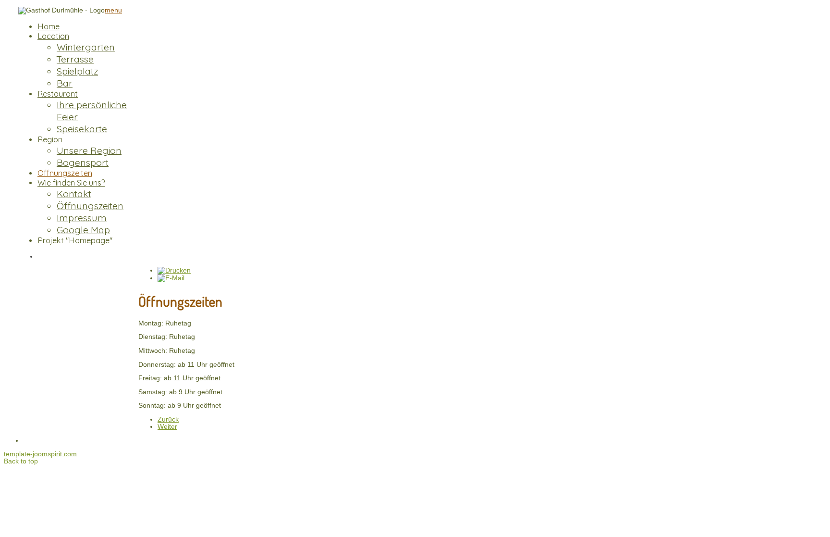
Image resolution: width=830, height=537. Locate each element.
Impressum (82, 218)
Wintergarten (86, 47)
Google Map (83, 230)
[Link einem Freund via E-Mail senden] (171, 278)
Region (49, 139)
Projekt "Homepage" (74, 240)
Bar (65, 83)
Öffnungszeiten (64, 173)
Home (48, 26)
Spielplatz (77, 71)
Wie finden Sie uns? (71, 182)
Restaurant (57, 94)
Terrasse (75, 59)
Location (53, 36)
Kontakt (74, 193)
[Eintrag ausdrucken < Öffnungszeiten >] (174, 270)
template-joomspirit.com (40, 454)
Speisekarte (82, 129)
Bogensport (83, 162)
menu (113, 10)
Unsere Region (89, 150)
